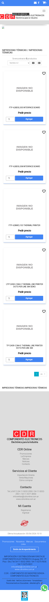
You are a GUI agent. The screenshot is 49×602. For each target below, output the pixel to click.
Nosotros (20, 542)
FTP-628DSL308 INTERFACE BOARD (24, 166)
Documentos (40, 542)
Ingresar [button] (25, 513)
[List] (39, 63)
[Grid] (33, 63)
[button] (35, 3)
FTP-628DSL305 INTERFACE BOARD (24, 107)
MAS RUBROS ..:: (20, 14)
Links (23, 544)
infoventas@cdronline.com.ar (24, 567)
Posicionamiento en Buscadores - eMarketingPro (23, 583)
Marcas (26, 459)
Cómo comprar (26, 480)
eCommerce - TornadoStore (32, 581)
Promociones (26, 454)
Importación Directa (25, 475)
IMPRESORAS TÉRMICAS (14, 50)
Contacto (26, 464)
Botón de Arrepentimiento (24, 549)
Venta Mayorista (26, 478)
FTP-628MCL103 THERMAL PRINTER (24, 225)
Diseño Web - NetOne (14, 581)
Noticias (26, 461)
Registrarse (26, 510)
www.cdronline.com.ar (24, 569)
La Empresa (26, 456)
